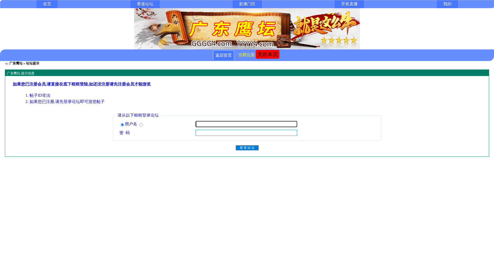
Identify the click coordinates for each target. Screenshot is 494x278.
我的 (447, 4)
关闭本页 (267, 54)
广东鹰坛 (16, 63)
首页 (47, 4)
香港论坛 (145, 4)
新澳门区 (247, 4)
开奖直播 (349, 4)
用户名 (131, 124)
